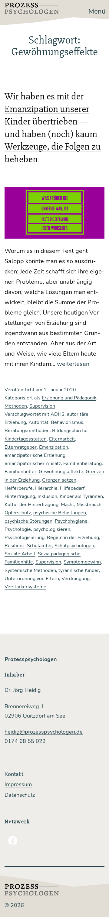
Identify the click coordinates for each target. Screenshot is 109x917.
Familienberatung (82, 463)
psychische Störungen (28, 521)
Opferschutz (18, 512)
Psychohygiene (71, 521)
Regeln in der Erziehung (73, 537)
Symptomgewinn (82, 562)
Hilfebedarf (72, 488)
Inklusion (47, 496)
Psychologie (18, 529)
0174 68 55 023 (25, 741)
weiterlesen (73, 364)
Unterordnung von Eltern (32, 578)
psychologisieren (51, 529)
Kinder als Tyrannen (81, 496)
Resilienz (15, 545)
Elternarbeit (62, 439)
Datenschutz (20, 795)
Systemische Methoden (30, 570)
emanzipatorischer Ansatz (33, 463)
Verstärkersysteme (25, 586)
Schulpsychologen (74, 545)
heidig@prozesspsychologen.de (44, 731)
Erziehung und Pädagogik (69, 398)
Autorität (38, 422)
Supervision (42, 406)
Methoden (16, 406)
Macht (67, 504)
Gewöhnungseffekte (61, 471)
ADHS (57, 414)
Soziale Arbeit (20, 554)
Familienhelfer (20, 471)
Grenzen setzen (59, 480)
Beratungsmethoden (27, 430)
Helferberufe (19, 488)
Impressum (18, 784)
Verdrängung (75, 578)
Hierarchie (46, 488)
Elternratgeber (21, 447)
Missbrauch (89, 504)
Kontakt (14, 774)
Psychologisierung (25, 537)
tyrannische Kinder (78, 570)
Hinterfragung (20, 496)
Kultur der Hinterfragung (31, 504)
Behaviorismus (67, 422)
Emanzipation (53, 447)
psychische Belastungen (59, 512)
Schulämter (39, 545)
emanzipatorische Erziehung (35, 455)
